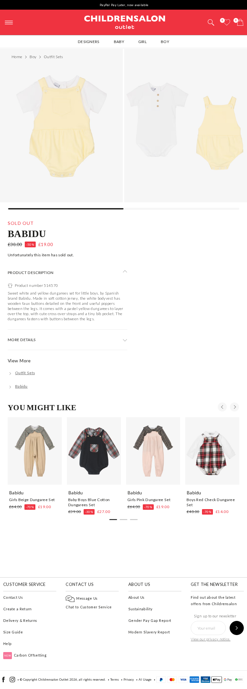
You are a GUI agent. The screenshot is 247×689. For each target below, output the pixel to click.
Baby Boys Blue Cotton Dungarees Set (89, 502)
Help (7, 643)
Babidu (27, 233)
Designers (89, 41)
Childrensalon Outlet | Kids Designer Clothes (125, 21)
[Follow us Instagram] (12, 681)
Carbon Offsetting (25, 655)
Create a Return (17, 609)
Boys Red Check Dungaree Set (211, 502)
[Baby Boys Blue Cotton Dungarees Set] (94, 451)
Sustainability (140, 609)
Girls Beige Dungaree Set (32, 499)
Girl (142, 41)
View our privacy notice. (210, 639)
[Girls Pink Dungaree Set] (153, 451)
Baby (119, 41)
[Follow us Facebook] (3, 681)
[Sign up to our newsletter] (237, 628)
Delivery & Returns (20, 620)
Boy (165, 41)
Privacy (129, 679)
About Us (136, 597)
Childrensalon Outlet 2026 (57, 679)
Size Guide (13, 632)
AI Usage (145, 679)
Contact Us (13, 597)
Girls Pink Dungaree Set (148, 499)
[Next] (234, 406)
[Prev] (222, 406)
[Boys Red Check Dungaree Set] (212, 451)
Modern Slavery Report (149, 632)
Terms (114, 679)
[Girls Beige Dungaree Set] (35, 451)
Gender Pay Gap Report (149, 620)
